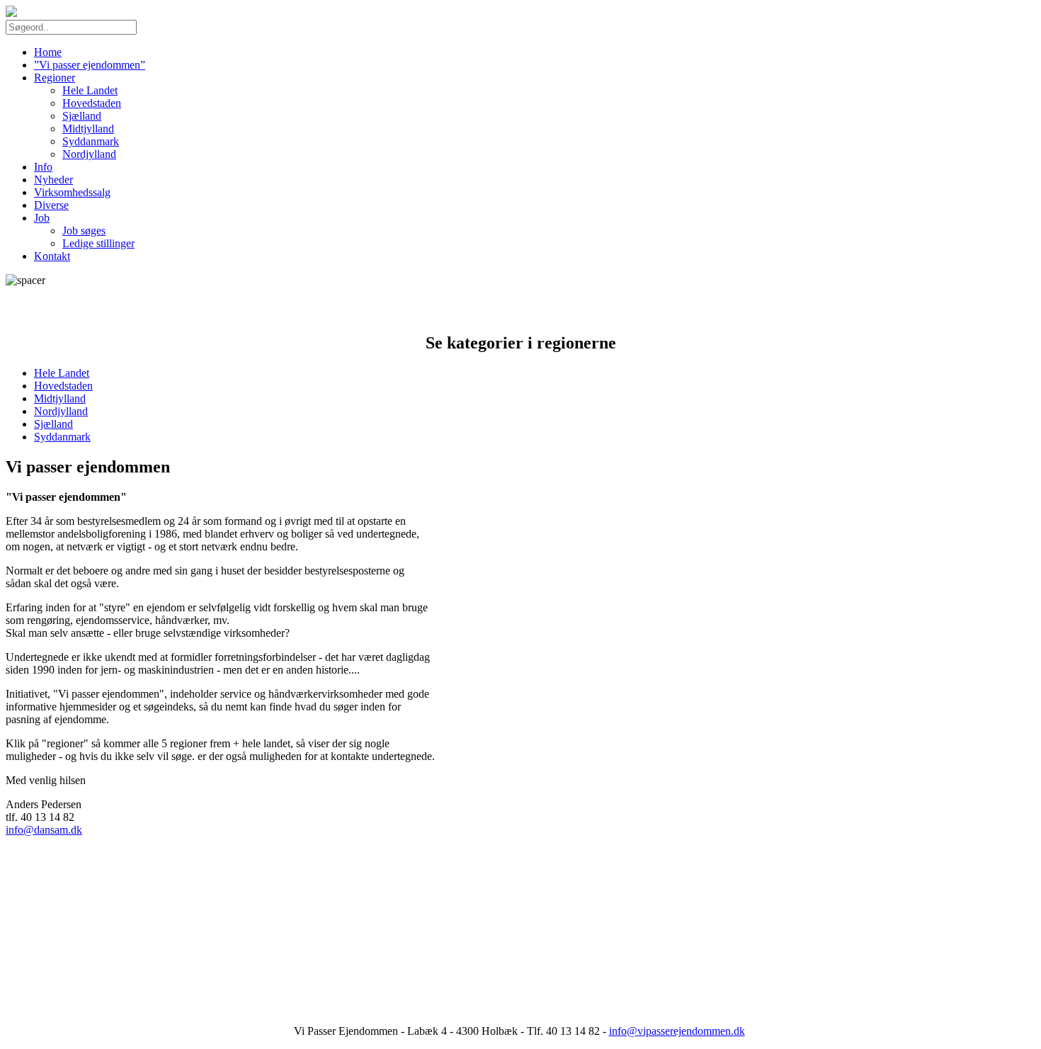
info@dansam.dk (44, 830)
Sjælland (81, 116)
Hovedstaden (91, 103)
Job (42, 218)
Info (43, 167)
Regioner (54, 78)
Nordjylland (89, 154)
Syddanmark (90, 141)
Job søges (84, 231)
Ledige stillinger (98, 243)
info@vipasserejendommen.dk (677, 1031)
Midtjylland (88, 129)
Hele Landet (90, 90)
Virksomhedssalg (72, 192)
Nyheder (53, 180)
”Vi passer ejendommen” (89, 65)
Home (48, 52)
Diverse (51, 205)
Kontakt (52, 256)
